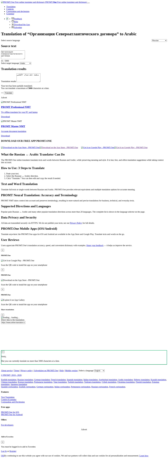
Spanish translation (74, 380)
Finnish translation (143, 382)
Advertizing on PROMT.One (46, 370)
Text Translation (7, 397)
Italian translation (90, 380)
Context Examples (8, 399)
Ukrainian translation (126, 382)
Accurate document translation (13, 131)
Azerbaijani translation (108, 380)
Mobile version (71, 370)
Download (5, 117)
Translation (10, 7)
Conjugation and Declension (13, 402)
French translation (58, 380)
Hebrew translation (142, 380)
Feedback (18, 19)
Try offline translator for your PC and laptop (19, 112)
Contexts (10, 9)
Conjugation (17, 11)
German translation (42, 380)
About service (7, 370)
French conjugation (117, 387)
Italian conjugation (62, 387)
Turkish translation (75, 382)
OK (2, 456)
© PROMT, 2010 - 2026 (11, 375)
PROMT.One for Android (12, 414)
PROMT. (66, 2)
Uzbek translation (109, 382)
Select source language (10, 40)
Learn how (143, 456)
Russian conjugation (99, 387)
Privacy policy (27, 370)
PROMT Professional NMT (16, 107)
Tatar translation (60, 382)
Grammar (10, 14)
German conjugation (44, 387)
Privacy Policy (76, 223)
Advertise (18, 27)
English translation (8, 380)
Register (12, 451)
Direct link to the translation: (13, 320)
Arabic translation (125, 380)
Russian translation (25, 380)
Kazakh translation (158, 380)
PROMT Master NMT (13, 126)
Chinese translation (9, 382)
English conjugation (27, 387)
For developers (7, 425)
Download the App (22, 24)
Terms (16, 370)
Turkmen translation (92, 382)
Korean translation (25, 382)
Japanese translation (19, 384)
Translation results (8, 81)
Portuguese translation (43, 382)
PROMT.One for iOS (10, 412)
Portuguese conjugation (80, 387)
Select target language (10, 63)
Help (16, 22)
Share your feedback (94, 245)
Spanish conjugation (9, 387)
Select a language (86, 370)
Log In (4, 451)
